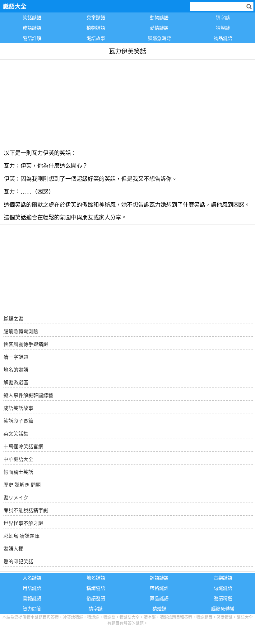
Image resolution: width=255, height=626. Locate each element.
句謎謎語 (223, 588)
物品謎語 (223, 38)
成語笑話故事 (18, 408)
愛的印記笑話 (18, 561)
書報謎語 (32, 598)
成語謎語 (32, 28)
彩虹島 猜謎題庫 (21, 536)
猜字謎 (223, 17)
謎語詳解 (32, 38)
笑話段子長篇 (18, 421)
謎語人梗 (13, 548)
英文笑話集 (15, 433)
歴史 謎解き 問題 (22, 485)
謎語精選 (223, 598)
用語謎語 (32, 588)
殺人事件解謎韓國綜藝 (28, 395)
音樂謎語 (223, 577)
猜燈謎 (223, 28)
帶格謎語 (159, 588)
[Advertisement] (127, 103)
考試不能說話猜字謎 (25, 510)
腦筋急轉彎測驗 (20, 331)
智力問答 (32, 608)
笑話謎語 (32, 17)
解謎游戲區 (15, 382)
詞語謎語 (159, 577)
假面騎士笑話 (18, 472)
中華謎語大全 (18, 459)
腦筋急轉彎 (159, 38)
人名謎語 (32, 577)
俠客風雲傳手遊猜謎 (25, 344)
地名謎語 (95, 577)
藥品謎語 (159, 598)
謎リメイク (15, 497)
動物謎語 (159, 17)
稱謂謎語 (95, 588)
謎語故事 (95, 38)
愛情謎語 (159, 28)
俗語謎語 (95, 598)
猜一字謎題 (15, 357)
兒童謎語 (95, 17)
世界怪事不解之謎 (23, 523)
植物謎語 (95, 28)
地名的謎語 (15, 370)
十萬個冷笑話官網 (23, 446)
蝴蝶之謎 (13, 318)
